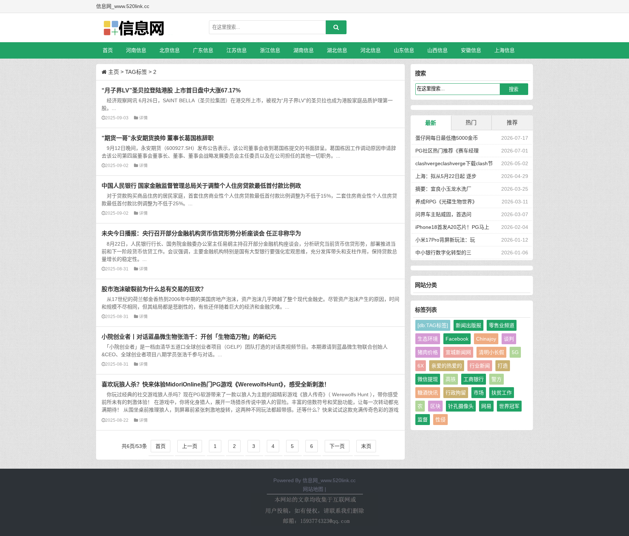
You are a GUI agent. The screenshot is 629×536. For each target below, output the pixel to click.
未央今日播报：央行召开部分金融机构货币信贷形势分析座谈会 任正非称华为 (201, 233)
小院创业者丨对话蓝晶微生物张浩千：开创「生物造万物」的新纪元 (189, 336)
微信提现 (428, 379)
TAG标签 (136, 72)
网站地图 (313, 489)
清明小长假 (491, 352)
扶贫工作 (501, 393)
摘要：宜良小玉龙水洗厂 (443, 189)
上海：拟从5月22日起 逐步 (445, 176)
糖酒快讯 (428, 393)
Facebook (457, 339)
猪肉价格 (428, 352)
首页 (108, 50)
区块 (435, 406)
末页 (366, 446)
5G (515, 352)
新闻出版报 (468, 325)
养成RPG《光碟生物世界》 (446, 202)
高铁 (451, 379)
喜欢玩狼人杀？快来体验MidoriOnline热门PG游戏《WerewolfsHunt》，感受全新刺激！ (216, 384)
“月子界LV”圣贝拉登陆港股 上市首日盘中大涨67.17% (171, 90)
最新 (430, 123)
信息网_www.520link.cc (329, 480)
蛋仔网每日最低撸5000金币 (446, 138)
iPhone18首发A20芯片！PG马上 (452, 227)
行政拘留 (456, 393)
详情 (143, 117)
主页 (113, 72)
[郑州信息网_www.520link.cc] (134, 28)
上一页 (189, 446)
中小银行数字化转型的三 (443, 252)
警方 (496, 379)
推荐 (512, 122)
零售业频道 (501, 325)
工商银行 (473, 379)
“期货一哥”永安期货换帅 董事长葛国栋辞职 (158, 138)
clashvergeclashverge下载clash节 (454, 163)
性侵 (440, 419)
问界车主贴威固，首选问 (443, 214)
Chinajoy (486, 339)
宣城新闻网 (458, 352)
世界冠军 (509, 406)
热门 (471, 122)
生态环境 (428, 339)
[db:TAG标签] (433, 325)
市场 (479, 393)
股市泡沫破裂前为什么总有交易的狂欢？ (154, 289)
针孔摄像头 (461, 406)
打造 (503, 366)
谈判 (509, 339)
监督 (423, 419)
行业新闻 (480, 366)
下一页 (337, 446)
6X (421, 366)
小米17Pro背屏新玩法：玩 (445, 240)
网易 (486, 406)
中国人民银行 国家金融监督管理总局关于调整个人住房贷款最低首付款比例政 (201, 185)
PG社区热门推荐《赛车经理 (447, 151)
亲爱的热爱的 (446, 366)
